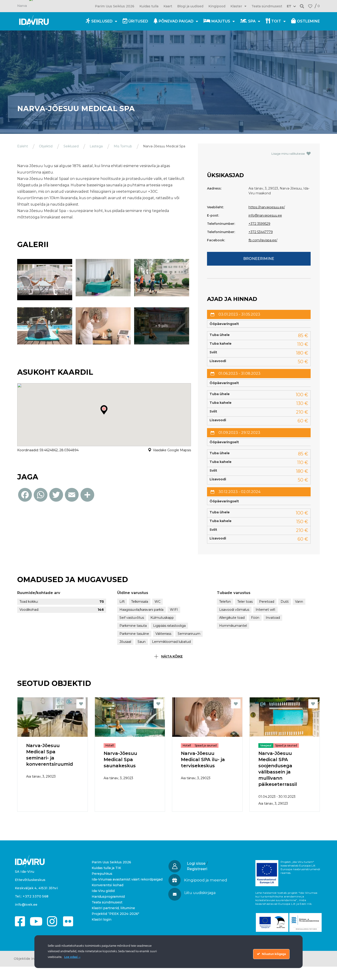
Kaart (167, 6)
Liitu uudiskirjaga (199, 893)
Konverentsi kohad (107, 885)
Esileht (22, 146)
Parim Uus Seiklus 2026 (114, 6)
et (289, 6)
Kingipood (216, 6)
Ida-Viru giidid (103, 891)
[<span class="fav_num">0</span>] (310, 6)
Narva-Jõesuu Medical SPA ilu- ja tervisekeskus (203, 759)
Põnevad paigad (176, 21)
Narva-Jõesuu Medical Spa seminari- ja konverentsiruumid (49, 755)
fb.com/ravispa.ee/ (263, 240)
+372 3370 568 (35, 896)
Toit (276, 21)
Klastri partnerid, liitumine (113, 908)
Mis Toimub (123, 146)
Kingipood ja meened (205, 880)
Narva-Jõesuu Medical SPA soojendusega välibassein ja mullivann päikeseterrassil (277, 769)
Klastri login (101, 919)
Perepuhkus (102, 874)
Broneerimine (258, 258)
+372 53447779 (261, 232)
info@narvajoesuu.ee (265, 215)
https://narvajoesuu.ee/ (267, 207)
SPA (252, 21)
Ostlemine (308, 21)
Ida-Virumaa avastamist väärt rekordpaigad (127, 879)
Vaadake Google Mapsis (172, 450)
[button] (302, 6)
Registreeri (197, 869)
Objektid (45, 146)
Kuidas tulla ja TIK (106, 868)
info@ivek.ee (26, 904)
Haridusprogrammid (108, 896)
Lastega (96, 146)
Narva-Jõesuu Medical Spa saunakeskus (120, 759)
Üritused (138, 21)
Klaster (236, 6)
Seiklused (102, 21)
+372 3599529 (259, 224)
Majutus (220, 21)
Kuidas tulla (148, 6)
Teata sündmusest (266, 6)
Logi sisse (196, 863)
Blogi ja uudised (190, 6)
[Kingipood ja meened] (174, 880)
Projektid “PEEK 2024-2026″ (115, 914)
